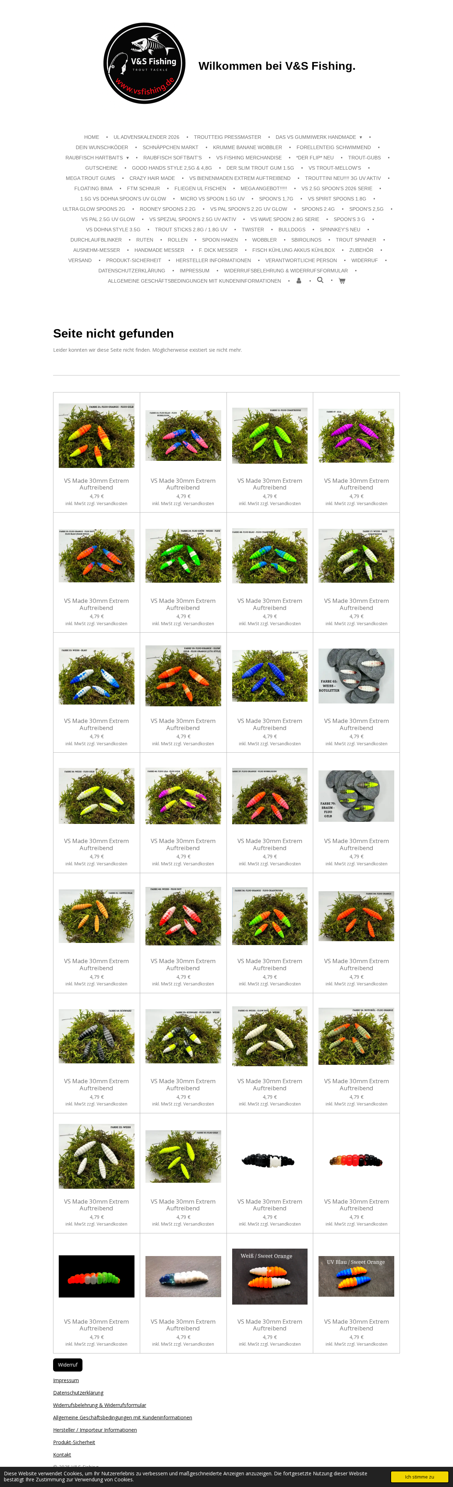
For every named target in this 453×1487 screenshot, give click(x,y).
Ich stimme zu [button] (419, 1477)
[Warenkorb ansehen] (341, 281)
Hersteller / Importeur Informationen (95, 1429)
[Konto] (299, 281)
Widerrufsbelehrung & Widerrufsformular (99, 1405)
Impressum (66, 1380)
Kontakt (62, 1454)
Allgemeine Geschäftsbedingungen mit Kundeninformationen (122, 1417)
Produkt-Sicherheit (74, 1442)
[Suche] (320, 280)
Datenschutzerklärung (78, 1392)
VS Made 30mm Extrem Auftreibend (96, 484)
